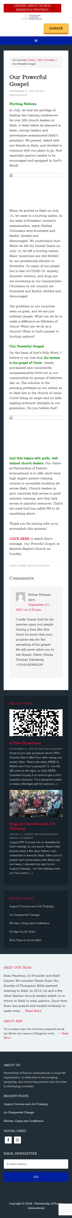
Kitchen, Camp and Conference (29, 923)
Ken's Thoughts (39, 565)
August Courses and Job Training (31, 906)
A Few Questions (25, 743)
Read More (33, 1011)
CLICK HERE (19, 538)
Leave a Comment (21, 838)
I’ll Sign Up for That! (22, 931)
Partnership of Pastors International (32, 13)
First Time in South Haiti (25, 940)
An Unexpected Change (24, 914)
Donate (56, 28)
